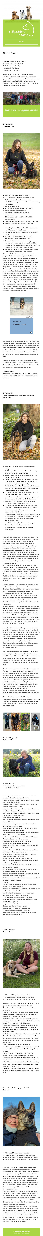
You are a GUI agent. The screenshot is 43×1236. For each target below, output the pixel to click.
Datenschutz (25, 1233)
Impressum (17, 1233)
